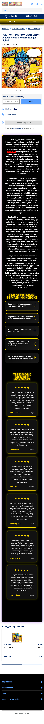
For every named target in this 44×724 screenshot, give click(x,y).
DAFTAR (11, 22)
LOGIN (33, 22)
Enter (31, 101)
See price (7, 656)
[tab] (12, 664)
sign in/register (17, 128)
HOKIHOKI (11, 152)
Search (5, 10)
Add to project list (24, 123)
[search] (22, 10)
